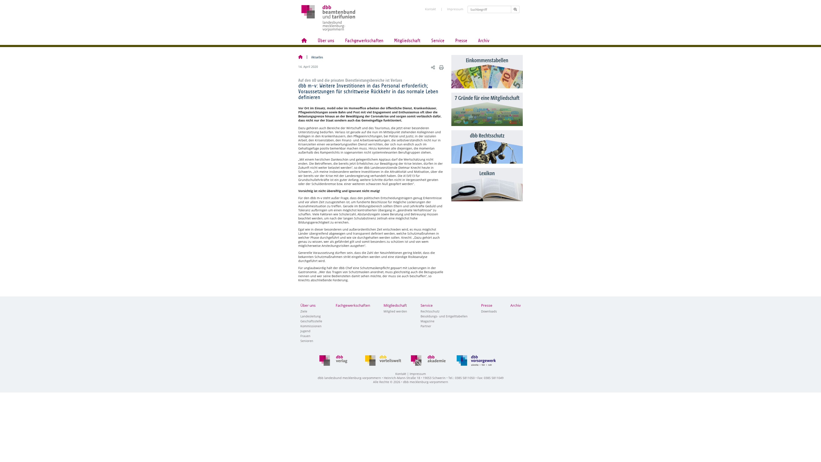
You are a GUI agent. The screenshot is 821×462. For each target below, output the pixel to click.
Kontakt (430, 9)
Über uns (326, 40)
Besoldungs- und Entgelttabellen (444, 316)
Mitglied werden (395, 311)
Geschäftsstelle (311, 321)
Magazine (427, 321)
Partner (426, 326)
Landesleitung (310, 316)
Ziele (303, 311)
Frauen (305, 336)
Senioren (306, 341)
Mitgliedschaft (407, 40)
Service (437, 40)
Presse (461, 40)
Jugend (305, 331)
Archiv (483, 40)
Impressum (455, 9)
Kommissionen (311, 326)
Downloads (489, 311)
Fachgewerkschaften (364, 40)
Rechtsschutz (430, 311)
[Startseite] (300, 57)
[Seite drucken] (441, 67)
